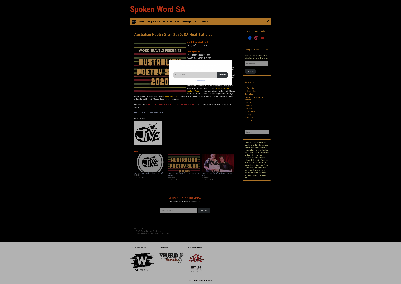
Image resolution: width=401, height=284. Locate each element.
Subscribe (222, 75)
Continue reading (200, 81)
